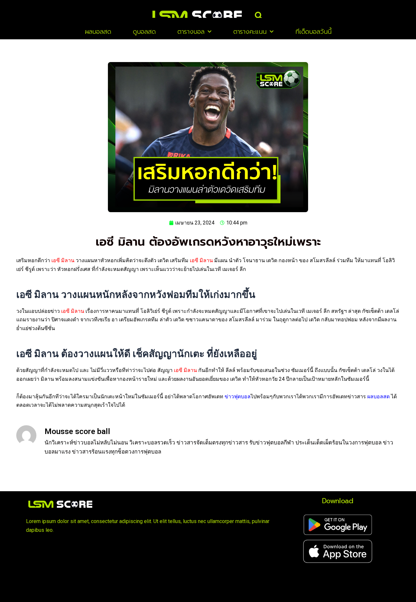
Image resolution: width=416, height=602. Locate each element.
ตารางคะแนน (249, 31)
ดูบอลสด (144, 31)
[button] (259, 15)
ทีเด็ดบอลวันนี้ (313, 31)
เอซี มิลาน (62, 260)
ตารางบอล (190, 31)
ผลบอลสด (98, 31)
